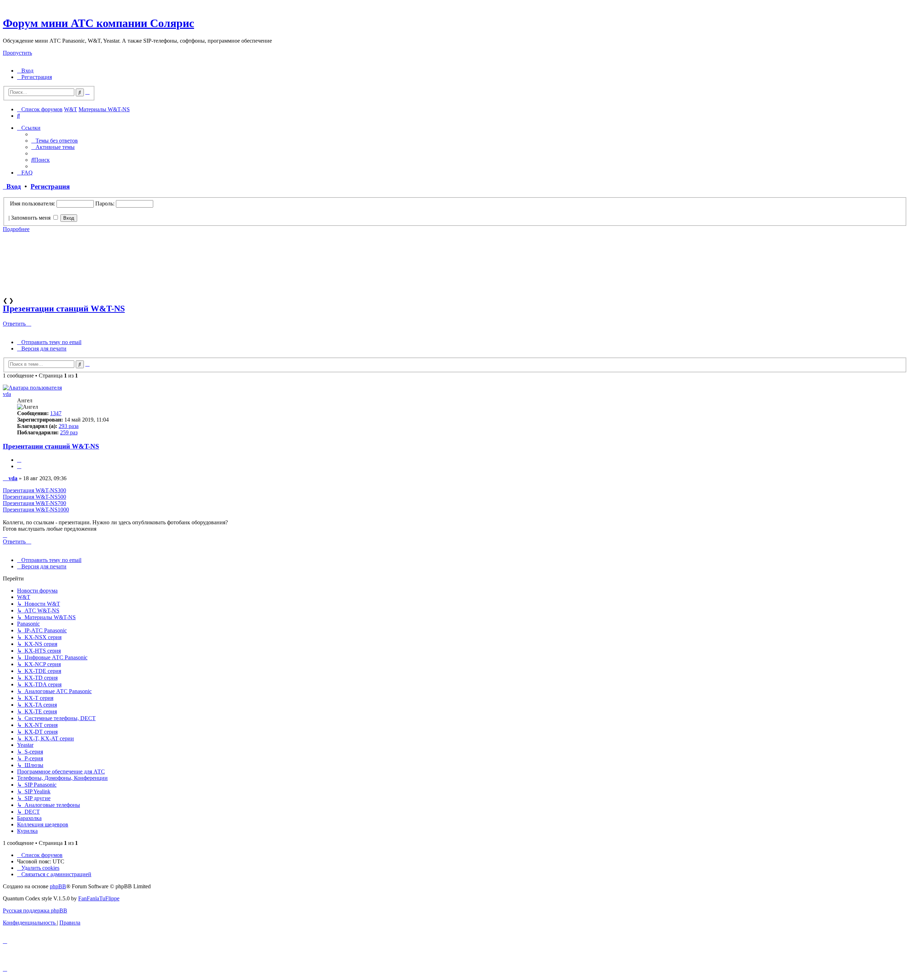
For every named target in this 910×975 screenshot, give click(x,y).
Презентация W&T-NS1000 (36, 510)
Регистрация (50, 186)
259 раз (68, 432)
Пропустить (17, 53)
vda (7, 394)
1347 (55, 413)
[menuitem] (25, 71)
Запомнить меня (31, 218)
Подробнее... (18, 300)
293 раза (69, 426)
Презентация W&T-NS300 (34, 490)
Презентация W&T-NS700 (34, 503)
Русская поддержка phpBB (35, 910)
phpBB (58, 886)
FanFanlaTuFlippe (98, 898)
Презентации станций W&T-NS (64, 308)
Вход (12, 186)
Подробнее (16, 229)
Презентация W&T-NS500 (34, 497)
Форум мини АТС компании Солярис (98, 23)
